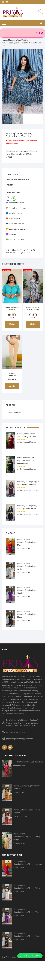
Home (4, 40)
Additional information (18, 180)
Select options (12, 324)
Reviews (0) (12, 185)
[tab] (22, 174)
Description (12, 174)
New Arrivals (16, 154)
